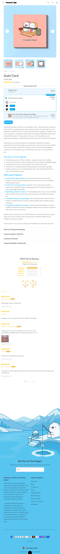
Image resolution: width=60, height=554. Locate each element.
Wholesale (34, 504)
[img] (5, 296)
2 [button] (27, 382)
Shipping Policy (36, 493)
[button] (3, 3)
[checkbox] (30, 115)
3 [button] (30, 382)
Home (5, 71)
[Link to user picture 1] (5, 338)
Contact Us (34, 487)
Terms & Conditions (37, 501)
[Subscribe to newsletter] (42, 469)
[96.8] (25, 283)
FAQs (32, 490)
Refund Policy (35, 496)
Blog (32, 484)
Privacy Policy (35, 498)
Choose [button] (12, 105)
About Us (34, 481)
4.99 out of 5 (34, 262)
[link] (52, 3)
